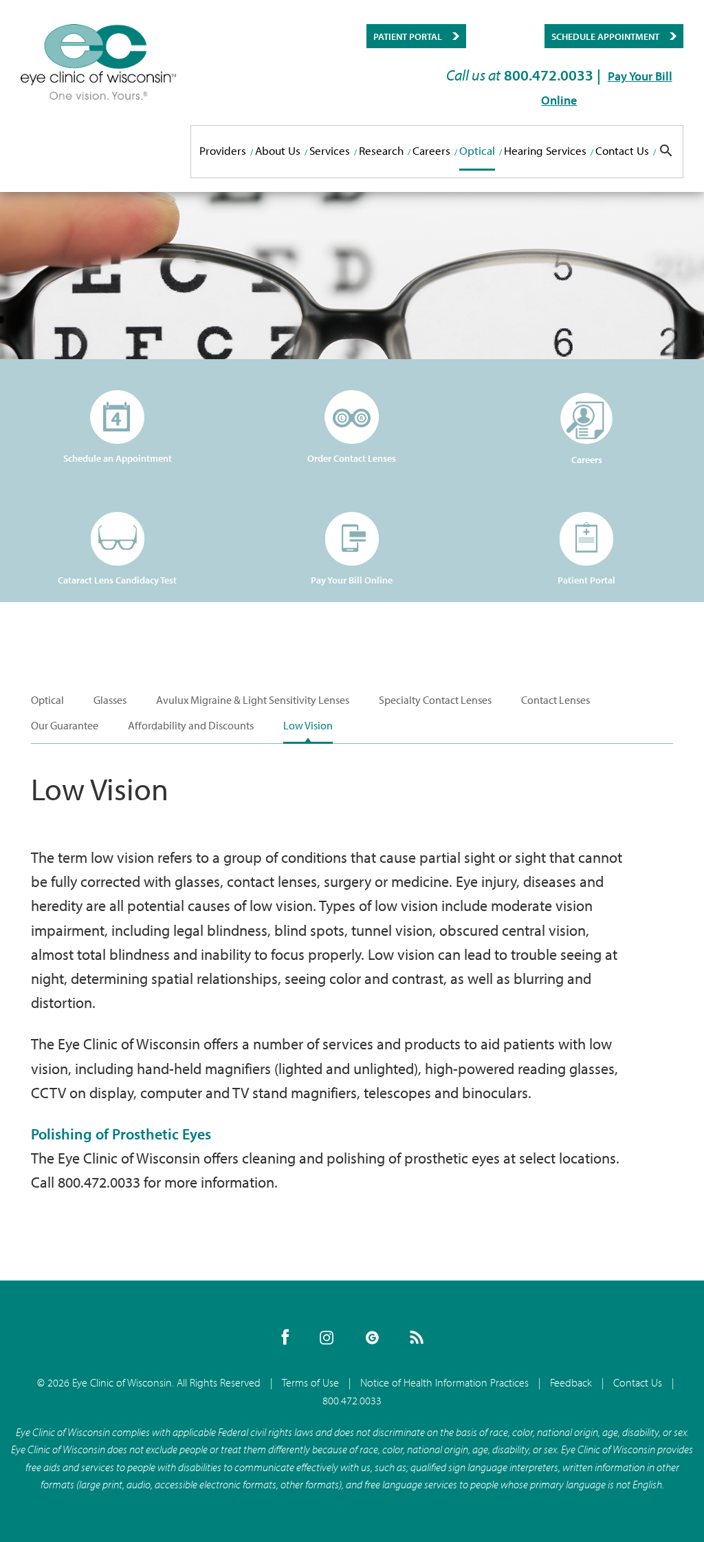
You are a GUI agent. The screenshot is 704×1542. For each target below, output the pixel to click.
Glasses (110, 700)
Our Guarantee (64, 725)
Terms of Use (310, 1382)
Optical (477, 150)
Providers (222, 150)
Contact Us (622, 150)
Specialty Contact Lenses (435, 700)
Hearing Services (545, 150)
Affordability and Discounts (191, 725)
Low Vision (308, 725)
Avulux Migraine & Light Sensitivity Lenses (252, 700)
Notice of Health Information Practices (444, 1382)
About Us (277, 150)
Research (381, 150)
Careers (431, 150)
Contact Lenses (555, 700)
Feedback (571, 1382)
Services (329, 150)
